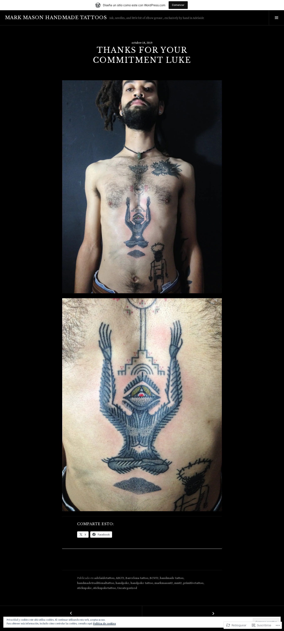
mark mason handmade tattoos (56, 17)
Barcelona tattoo (137, 578)
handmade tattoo (171, 578)
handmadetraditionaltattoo (95, 583)
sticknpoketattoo (104, 588)
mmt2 (178, 583)
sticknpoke (84, 588)
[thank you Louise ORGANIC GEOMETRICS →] (213, 613)
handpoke (122, 583)
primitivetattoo (193, 583)
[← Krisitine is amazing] (71, 613)
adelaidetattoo (104, 578)
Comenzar (178, 4)
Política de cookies (104, 623)
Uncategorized (127, 588)
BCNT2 (154, 578)
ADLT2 (120, 578)
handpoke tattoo (142, 583)
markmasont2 (163, 583)
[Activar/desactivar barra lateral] (276, 17)
